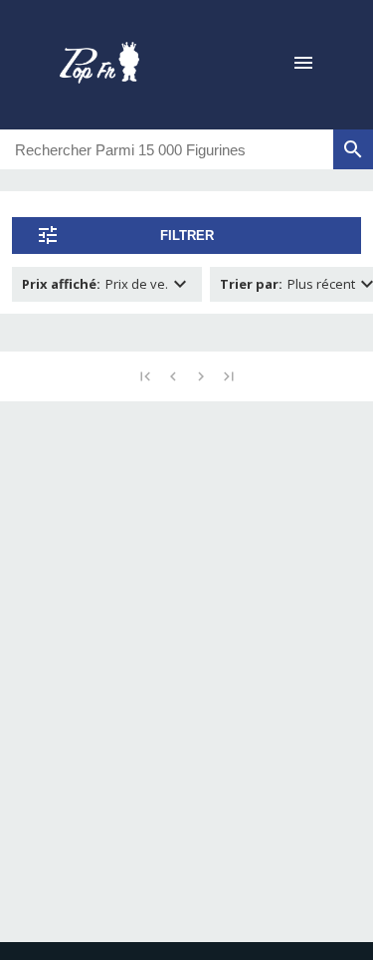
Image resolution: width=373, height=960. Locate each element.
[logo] (99, 65)
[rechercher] (353, 149)
